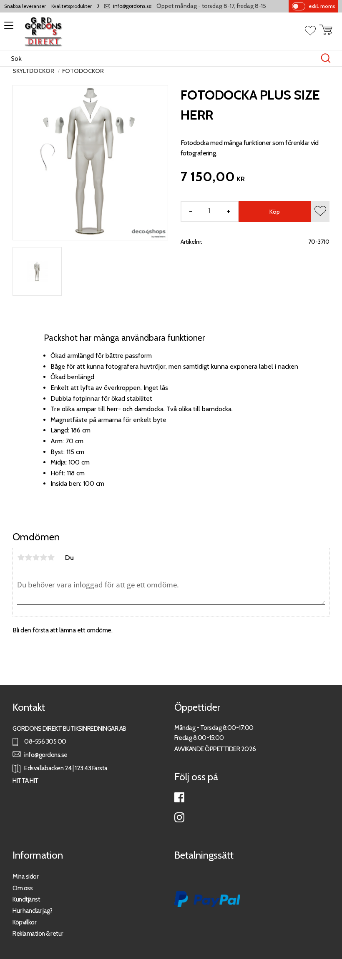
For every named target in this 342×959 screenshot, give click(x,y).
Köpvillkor (24, 922)
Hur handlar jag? (32, 910)
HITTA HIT (26, 780)
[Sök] (325, 58)
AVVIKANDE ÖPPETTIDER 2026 (215, 749)
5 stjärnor (51, 557)
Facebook (179, 797)
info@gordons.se (125, 6)
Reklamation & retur (38, 933)
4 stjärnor (43, 557)
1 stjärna (21, 557)
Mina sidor (25, 876)
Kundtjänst (26, 899)
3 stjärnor (36, 557)
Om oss (23, 888)
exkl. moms (322, 6)
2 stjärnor (28, 557)
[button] (7, 28)
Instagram (179, 817)
